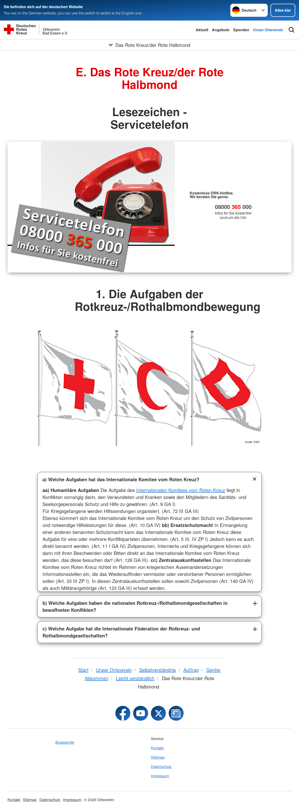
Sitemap (158, 757)
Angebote (220, 29)
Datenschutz (161, 766)
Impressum (160, 776)
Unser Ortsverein (268, 29)
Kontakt (157, 748)
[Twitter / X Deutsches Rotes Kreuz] (158, 713)
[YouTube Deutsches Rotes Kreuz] (140, 713)
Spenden (241, 29)
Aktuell (202, 29)
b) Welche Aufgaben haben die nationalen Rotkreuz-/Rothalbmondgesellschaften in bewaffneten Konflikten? (135, 606)
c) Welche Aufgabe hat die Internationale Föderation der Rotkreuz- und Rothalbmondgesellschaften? (121, 632)
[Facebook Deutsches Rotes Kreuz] (122, 713)
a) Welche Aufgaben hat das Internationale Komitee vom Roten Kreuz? (121, 479)
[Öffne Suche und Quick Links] (291, 30)
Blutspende (64, 742)
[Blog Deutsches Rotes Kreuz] (176, 713)
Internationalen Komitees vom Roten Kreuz (180, 490)
